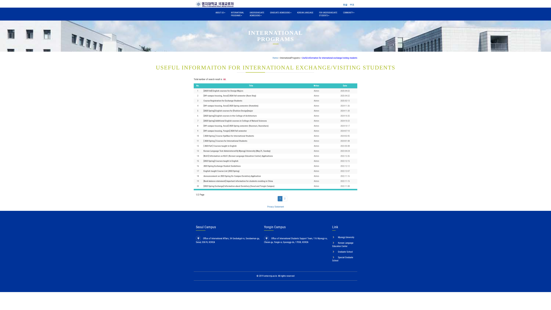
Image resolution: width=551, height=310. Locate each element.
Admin (316, 91)
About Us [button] (220, 12)
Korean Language (305, 12)
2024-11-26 (345, 106)
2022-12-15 (345, 161)
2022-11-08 (345, 186)
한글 (345, 4)
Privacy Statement (275, 206)
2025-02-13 (345, 101)
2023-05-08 (345, 146)
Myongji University (346, 237)
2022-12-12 (345, 166)
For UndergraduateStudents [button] (328, 14)
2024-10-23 (345, 121)
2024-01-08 (345, 141)
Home (275, 58)
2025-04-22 (345, 91)
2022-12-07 (345, 171)
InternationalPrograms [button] (237, 14)
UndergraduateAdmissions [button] (257, 14)
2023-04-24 (345, 151)
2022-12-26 (345, 156)
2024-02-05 (345, 136)
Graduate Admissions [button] (280, 12)
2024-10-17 (345, 126)
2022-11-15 (345, 181)
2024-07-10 (345, 131)
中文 (352, 4)
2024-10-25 (345, 116)
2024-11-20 (345, 111)
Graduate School (345, 251)
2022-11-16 (345, 176)
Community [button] (348, 12)
